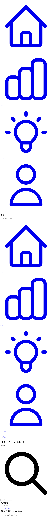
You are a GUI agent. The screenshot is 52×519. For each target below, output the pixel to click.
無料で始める (4, 517)
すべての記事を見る (5, 508)
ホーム (4, 436)
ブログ (4, 437)
